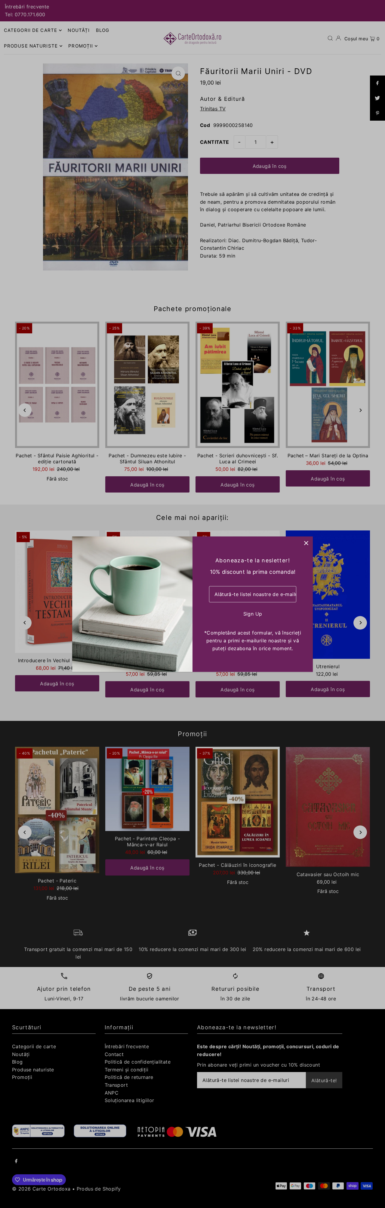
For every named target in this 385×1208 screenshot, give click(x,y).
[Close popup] (306, 543)
